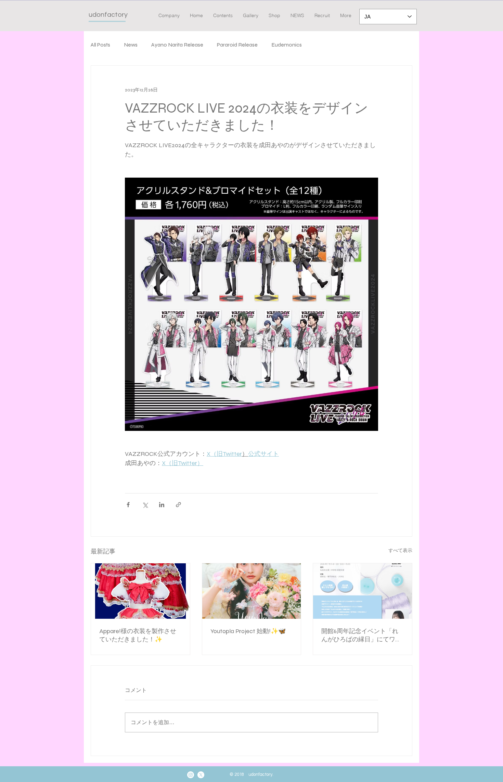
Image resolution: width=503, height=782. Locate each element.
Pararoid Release (237, 44)
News (131, 44)
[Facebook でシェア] (128, 504)
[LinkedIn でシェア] (161, 504)
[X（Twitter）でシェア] (145, 504)
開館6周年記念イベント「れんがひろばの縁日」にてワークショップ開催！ (361, 635)
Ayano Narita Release (177, 44)
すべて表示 (400, 550)
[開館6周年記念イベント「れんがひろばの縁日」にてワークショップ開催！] (362, 591)
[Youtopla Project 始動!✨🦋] (251, 591)
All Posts (100, 44)
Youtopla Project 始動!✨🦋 (248, 631)
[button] (223, 15)
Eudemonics (286, 44)
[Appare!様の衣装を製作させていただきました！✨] (140, 591)
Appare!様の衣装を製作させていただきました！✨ (137, 635)
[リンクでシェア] (178, 504)
